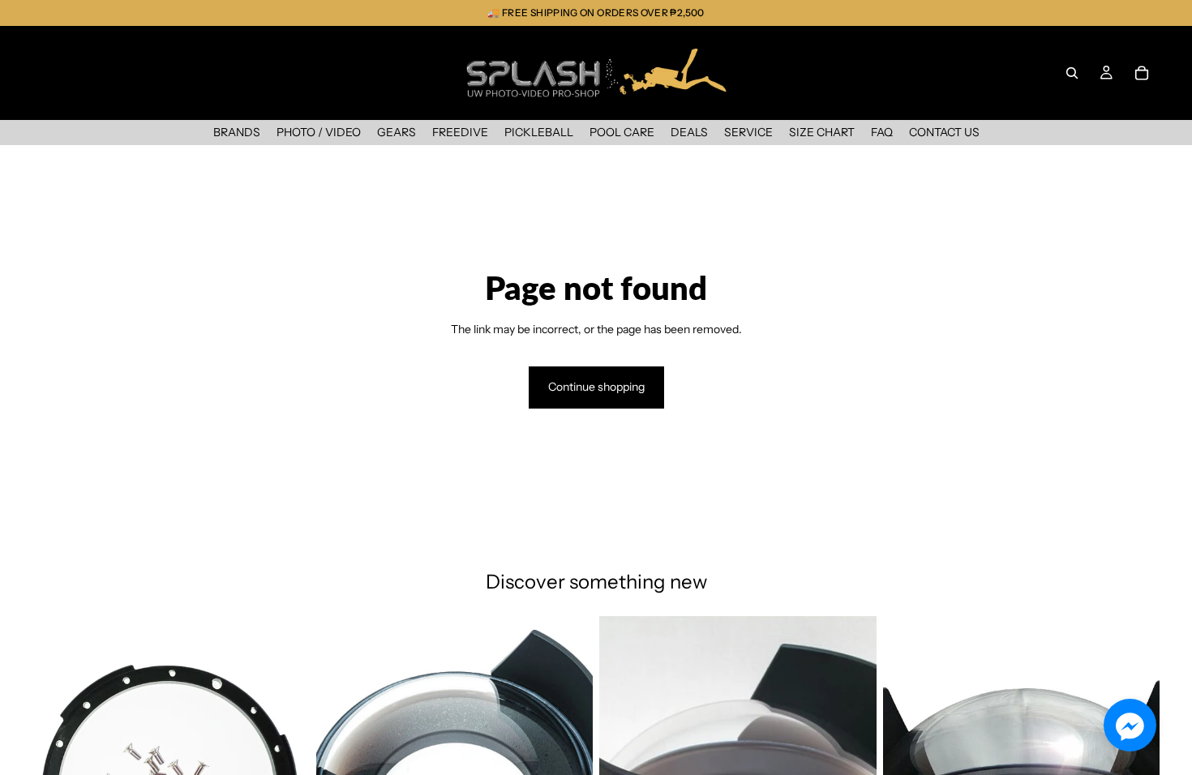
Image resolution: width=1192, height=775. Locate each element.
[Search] (1072, 73)
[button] (1130, 725)
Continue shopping (596, 386)
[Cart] (1142, 73)
